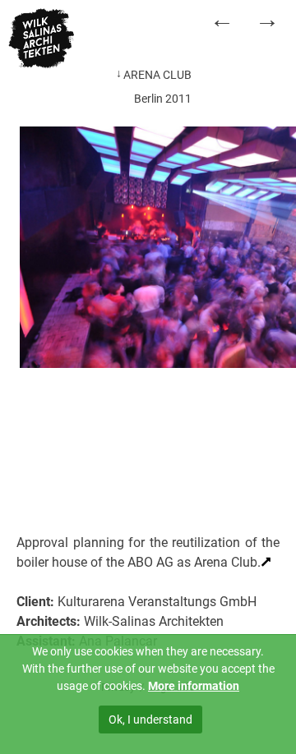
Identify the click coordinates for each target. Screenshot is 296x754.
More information (193, 685)
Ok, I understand (150, 719)
